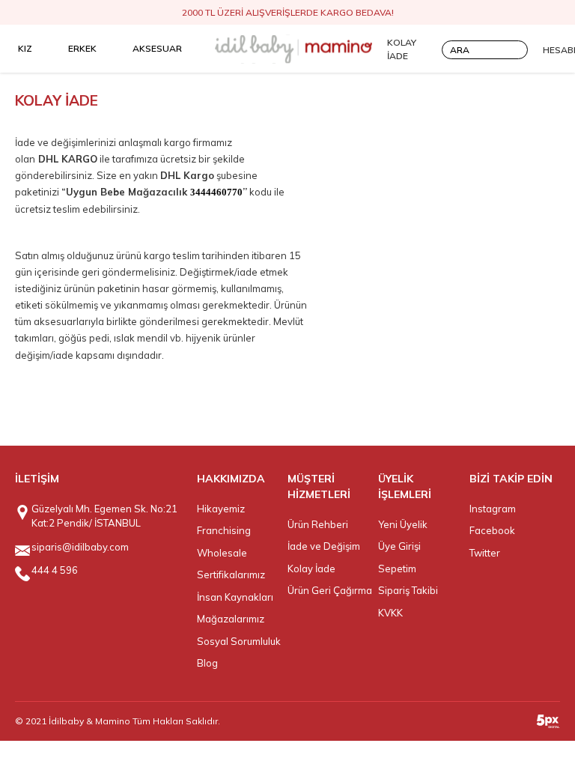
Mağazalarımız (230, 619)
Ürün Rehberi (318, 524)
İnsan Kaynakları (235, 597)
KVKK (390, 613)
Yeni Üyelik (403, 524)
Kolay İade (311, 569)
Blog (207, 663)
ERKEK (82, 48)
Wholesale (222, 553)
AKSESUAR (157, 48)
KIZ (25, 48)
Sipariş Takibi (408, 590)
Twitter (484, 553)
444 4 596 (54, 570)
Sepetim (397, 569)
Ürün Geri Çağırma (330, 590)
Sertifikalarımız (231, 574)
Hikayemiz (221, 509)
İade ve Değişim (324, 546)
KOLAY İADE (401, 49)
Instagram (492, 509)
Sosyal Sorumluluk (239, 641)
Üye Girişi (399, 546)
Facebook (492, 530)
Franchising (224, 530)
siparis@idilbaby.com (80, 547)
